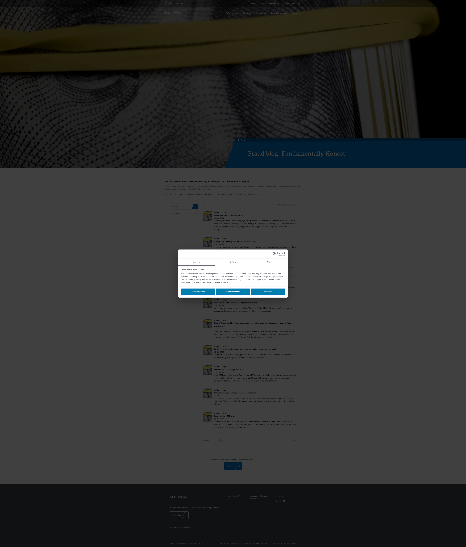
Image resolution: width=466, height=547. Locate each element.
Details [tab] (233, 262)
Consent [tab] (196, 262)
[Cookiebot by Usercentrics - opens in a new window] (274, 254)
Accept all (268, 292)
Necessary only (198, 292)
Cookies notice (201, 282)
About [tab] (269, 262)
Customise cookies (232, 292)
